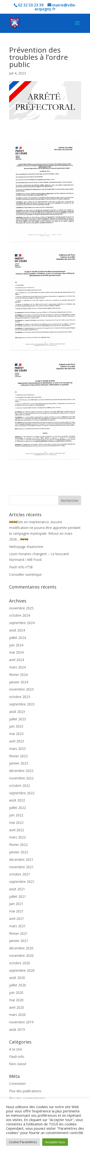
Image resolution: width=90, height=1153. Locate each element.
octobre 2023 (19, 696)
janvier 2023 (18, 763)
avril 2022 (16, 830)
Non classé (17, 1064)
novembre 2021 (21, 867)
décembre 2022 (21, 770)
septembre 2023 (22, 704)
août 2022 (17, 800)
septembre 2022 (22, 793)
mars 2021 (17, 926)
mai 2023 (16, 733)
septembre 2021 (22, 881)
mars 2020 (17, 1014)
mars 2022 (17, 837)
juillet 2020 (17, 985)
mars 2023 (17, 748)
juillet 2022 (17, 807)
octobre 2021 (19, 874)
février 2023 (18, 756)
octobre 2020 (19, 963)
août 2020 (17, 977)
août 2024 (17, 630)
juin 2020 (16, 992)
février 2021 (18, 933)
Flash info (16, 1056)
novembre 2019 (21, 1022)
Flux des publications (25, 1091)
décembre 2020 (21, 948)
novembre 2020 (21, 955)
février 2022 (18, 844)
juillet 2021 (17, 896)
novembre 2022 (21, 778)
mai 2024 (16, 652)
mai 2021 (16, 911)
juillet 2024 (17, 637)
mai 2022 (16, 822)
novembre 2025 (21, 608)
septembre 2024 (22, 622)
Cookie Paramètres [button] (23, 1142)
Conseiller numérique (25, 574)
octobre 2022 (19, 785)
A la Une (15, 1049)
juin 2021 (16, 903)
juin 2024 (16, 645)
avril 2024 (16, 659)
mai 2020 (16, 1000)
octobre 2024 (19, 615)
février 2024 (18, 674)
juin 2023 (16, 726)
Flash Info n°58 (21, 567)
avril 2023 (16, 741)
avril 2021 (16, 918)
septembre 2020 (22, 970)
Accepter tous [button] (55, 1142)
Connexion (17, 1083)
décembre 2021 (21, 859)
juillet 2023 (17, 719)
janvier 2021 (18, 940)
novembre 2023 (21, 689)
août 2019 (17, 1029)
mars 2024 (17, 667)
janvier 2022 (18, 852)
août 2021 (17, 889)
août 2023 (17, 711)
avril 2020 (16, 1007)
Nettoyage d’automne (26, 546)
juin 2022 (16, 815)
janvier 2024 (18, 682)
